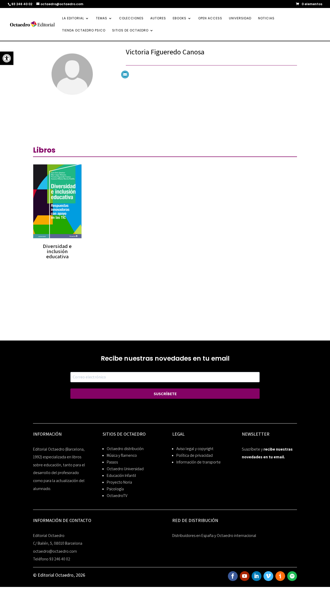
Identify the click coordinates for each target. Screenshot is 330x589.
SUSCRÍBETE (165, 393)
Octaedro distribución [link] (125, 448)
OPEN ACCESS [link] (210, 18)
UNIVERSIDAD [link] (240, 18)
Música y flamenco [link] (122, 455)
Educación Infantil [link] (121, 475)
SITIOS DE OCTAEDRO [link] (130, 30)
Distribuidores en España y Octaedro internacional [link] (214, 535)
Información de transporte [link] (198, 462)
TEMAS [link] (101, 18)
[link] (6, 58)
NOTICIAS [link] (266, 18)
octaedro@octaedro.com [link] (55, 551)
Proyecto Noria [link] (119, 482)
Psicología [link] (115, 489)
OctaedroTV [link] (117, 495)
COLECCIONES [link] (131, 18)
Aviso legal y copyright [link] (194, 448)
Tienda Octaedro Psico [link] (83, 30)
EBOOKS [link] (179, 18)
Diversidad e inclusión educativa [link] (57, 251)
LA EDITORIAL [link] (73, 18)
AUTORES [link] (158, 18)
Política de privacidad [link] (194, 455)
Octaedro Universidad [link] (125, 468)
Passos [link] (112, 462)
